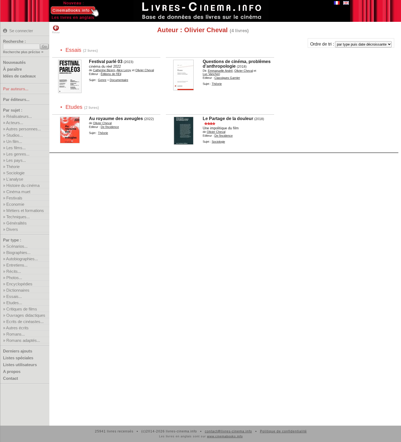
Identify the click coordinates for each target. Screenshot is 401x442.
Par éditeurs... (16, 99)
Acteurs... (14, 122)
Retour (56, 32)
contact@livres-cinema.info (228, 431)
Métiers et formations (25, 210)
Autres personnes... (23, 129)
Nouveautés (14, 62)
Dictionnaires (17, 290)
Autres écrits (17, 327)
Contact (10, 378)
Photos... (14, 277)
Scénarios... (17, 246)
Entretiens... (17, 265)
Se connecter (21, 30)
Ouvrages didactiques (25, 315)
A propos (11, 371)
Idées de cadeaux (19, 76)
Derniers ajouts (17, 351)
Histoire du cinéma (23, 185)
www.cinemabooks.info (225, 436)
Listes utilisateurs (20, 364)
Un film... (14, 141)
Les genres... (17, 154)
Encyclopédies (19, 284)
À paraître (12, 69)
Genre (102, 80)
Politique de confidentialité (283, 431)
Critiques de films (21, 309)
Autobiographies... (22, 258)
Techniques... (18, 216)
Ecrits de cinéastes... (25, 321)
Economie (15, 204)
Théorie (13, 166)
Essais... (14, 296)
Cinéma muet (18, 191)
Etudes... (14, 302)
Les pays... (16, 160)
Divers (12, 229)
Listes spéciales (18, 358)
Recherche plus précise (21, 52)
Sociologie (15, 173)
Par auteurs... (15, 88)
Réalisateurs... (19, 116)
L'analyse (14, 179)
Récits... (13, 271)
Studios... (14, 135)
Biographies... (18, 252)
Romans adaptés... (23, 340)
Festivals (14, 198)
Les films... (16, 147)
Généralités (16, 223)
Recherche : (14, 41)
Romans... (15, 334)
